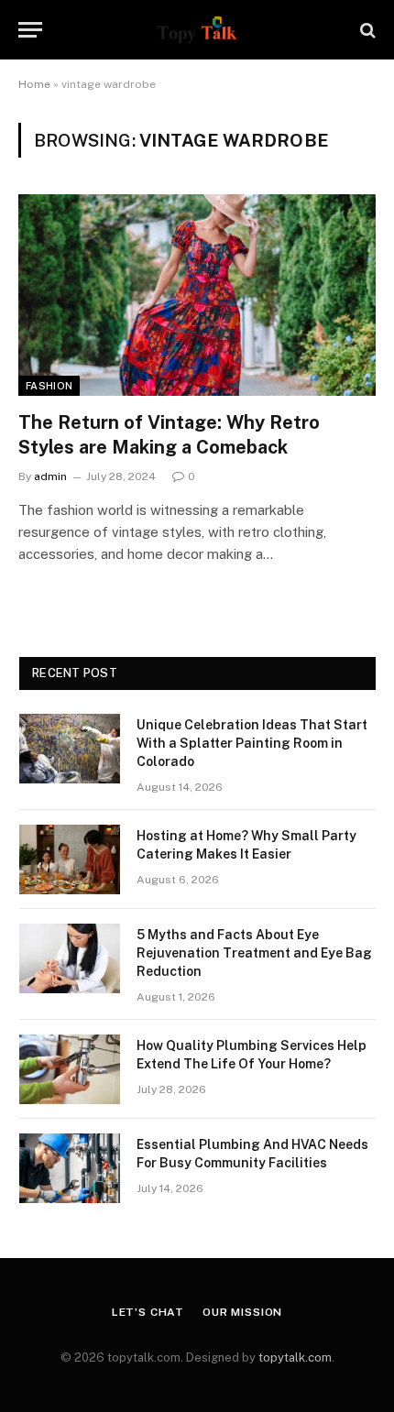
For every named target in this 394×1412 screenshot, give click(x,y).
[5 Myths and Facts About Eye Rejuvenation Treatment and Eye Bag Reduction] (69, 958)
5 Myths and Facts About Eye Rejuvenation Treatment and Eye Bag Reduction (254, 953)
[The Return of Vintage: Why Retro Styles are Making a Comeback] (197, 294)
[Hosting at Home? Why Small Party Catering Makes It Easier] (69, 859)
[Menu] (30, 29)
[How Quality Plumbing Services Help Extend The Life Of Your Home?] (69, 1069)
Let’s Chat (148, 1312)
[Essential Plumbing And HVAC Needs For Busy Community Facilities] (69, 1168)
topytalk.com (295, 1357)
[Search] (366, 29)
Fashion (49, 385)
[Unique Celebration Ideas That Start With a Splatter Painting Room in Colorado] (69, 748)
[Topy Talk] (196, 30)
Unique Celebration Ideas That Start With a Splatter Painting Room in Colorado (252, 743)
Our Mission (242, 1312)
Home (34, 84)
